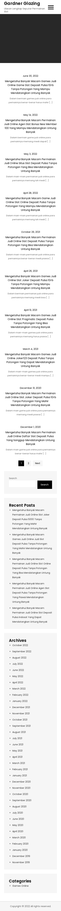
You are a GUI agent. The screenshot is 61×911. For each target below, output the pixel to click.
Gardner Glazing (22, 3)
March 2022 (19, 688)
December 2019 (21, 856)
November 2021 (21, 713)
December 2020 (21, 781)
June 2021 (17, 744)
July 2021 (17, 738)
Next (37, 463)
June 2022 (18, 670)
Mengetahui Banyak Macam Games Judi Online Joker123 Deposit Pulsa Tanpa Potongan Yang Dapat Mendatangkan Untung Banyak (30, 360)
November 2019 (21, 862)
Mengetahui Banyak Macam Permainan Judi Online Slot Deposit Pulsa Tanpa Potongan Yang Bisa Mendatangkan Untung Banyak (30, 243)
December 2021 (21, 707)
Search (13, 478)
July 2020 (17, 812)
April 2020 (17, 831)
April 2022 (17, 682)
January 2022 (19, 701)
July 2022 (17, 663)
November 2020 (21, 788)
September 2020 (21, 800)
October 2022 (20, 645)
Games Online (20, 885)
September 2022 (21, 651)
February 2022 (20, 695)
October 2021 (19, 719)
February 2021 (20, 769)
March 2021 (18, 763)
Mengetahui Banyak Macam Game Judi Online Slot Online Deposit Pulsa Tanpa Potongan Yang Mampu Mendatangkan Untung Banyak (31, 204)
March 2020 (19, 837)
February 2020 (20, 843)
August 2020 (19, 806)
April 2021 (17, 757)
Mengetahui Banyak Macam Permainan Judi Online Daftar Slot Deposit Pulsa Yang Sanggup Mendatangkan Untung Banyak (30, 438)
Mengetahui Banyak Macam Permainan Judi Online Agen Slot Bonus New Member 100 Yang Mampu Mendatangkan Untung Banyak (30, 126)
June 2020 (18, 819)
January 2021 (19, 775)
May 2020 (17, 825)
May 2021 (17, 750)
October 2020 (20, 794)
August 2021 (19, 732)
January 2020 (20, 850)
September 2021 (21, 726)
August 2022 (19, 657)
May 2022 (17, 676)
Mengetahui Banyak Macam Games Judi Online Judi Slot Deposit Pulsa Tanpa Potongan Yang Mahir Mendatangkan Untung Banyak (32, 544)
